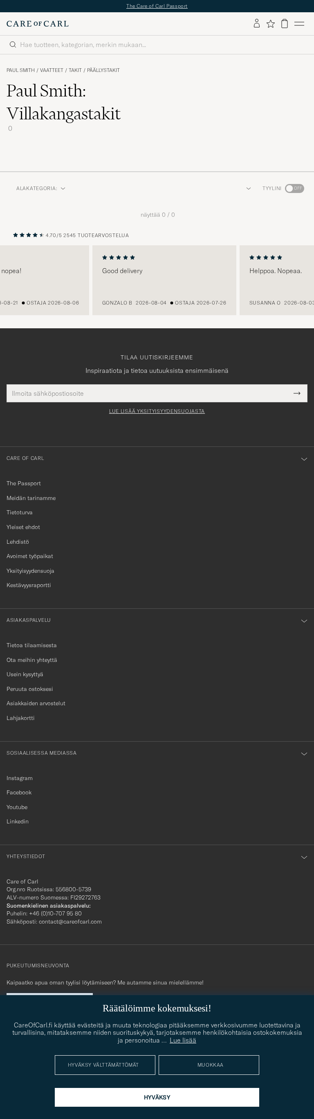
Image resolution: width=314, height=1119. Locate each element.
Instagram (20, 778)
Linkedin (18, 821)
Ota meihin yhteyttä (32, 660)
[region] (157, 280)
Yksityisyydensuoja (30, 570)
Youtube (17, 807)
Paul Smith (21, 70)
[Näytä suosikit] (270, 24)
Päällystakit (103, 70)
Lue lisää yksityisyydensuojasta (157, 411)
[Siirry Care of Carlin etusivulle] (38, 23)
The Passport (24, 483)
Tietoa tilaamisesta (32, 645)
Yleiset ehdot (23, 527)
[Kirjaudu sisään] (257, 24)
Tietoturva (20, 512)
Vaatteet (51, 70)
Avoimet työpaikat (30, 556)
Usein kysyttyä (25, 674)
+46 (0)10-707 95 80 (55, 913)
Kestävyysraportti (29, 585)
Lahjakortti (21, 718)
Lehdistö (18, 541)
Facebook (19, 792)
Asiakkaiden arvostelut (36, 703)
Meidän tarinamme (31, 498)
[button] (247, 188)
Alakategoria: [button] (36, 188)
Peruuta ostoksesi (30, 689)
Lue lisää (183, 1040)
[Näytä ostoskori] (284, 23)
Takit (75, 70)
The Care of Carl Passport (157, 6)
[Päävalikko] (299, 23)
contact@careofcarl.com (70, 921)
